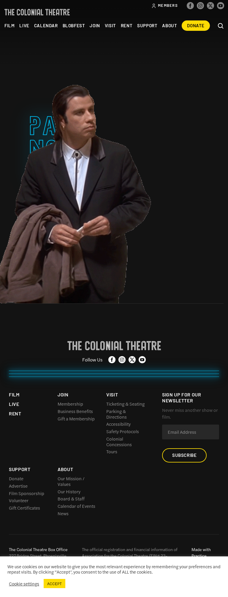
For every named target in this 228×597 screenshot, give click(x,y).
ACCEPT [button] (54, 583)
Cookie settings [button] (24, 583)
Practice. (199, 555)
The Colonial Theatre (37, 12)
